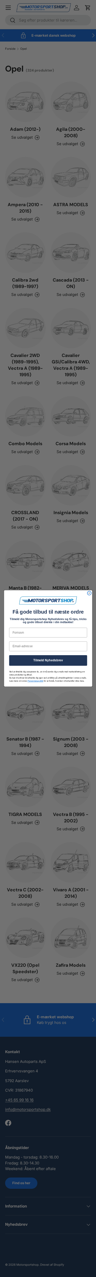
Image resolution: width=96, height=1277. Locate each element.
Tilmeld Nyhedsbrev (48, 660)
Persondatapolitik (35, 681)
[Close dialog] (89, 593)
